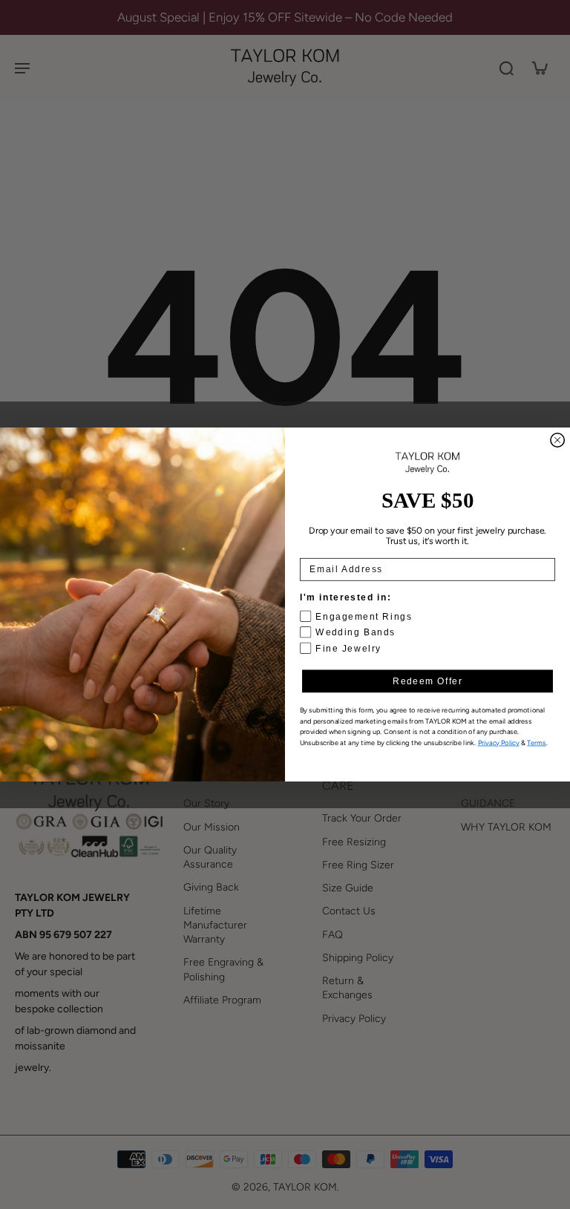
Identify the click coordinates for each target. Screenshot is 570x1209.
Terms (536, 742)
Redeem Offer (427, 681)
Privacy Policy (499, 742)
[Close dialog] (557, 440)
